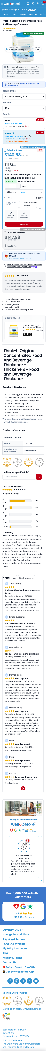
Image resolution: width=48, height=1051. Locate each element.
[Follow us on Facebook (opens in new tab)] (10, 980)
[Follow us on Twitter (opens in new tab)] (29, 980)
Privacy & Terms (12, 957)
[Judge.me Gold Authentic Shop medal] (6, 462)
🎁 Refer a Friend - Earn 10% (18, 967)
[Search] (28, 3)
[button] (2, 3)
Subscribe (24, 224)
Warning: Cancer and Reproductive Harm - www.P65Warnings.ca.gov (22, 420)
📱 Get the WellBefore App (18, 971)
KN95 (14, 14)
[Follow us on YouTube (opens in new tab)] (36, 980)
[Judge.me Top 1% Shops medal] (28, 462)
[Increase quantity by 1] (18, 186)
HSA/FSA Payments (13, 943)
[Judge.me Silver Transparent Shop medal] (17, 462)
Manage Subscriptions (15, 934)
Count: (6, 114)
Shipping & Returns (13, 939)
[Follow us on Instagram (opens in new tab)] (16, 980)
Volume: (6, 102)
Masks (5, 14)
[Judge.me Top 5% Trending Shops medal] (39, 462)
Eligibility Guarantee (14, 948)
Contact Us (9, 962)
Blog (5, 953)
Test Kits (33, 14)
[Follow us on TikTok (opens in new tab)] (23, 980)
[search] (39, 477)
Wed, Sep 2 (31, 181)
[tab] (19, 61)
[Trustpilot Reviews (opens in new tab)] (30, 906)
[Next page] (23, 788)
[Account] (38, 3)
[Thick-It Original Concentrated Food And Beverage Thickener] (23, 48)
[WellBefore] (12, 3)
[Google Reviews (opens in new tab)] (23, 906)
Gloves (23, 14)
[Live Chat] (33, 3)
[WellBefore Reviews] (16, 906)
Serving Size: (9, 90)
